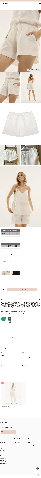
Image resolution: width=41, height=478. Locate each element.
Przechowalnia (2, 444)
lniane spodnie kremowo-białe (13, 303)
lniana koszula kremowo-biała (26, 307)
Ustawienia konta (3, 442)
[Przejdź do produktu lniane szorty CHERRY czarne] (15, 273)
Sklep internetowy (20, 476)
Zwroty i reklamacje (31, 444)
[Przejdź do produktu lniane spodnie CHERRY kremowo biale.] (13, 393)
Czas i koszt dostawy (17, 442)
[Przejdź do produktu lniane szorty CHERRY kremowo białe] (5, 273)
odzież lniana (9, 8)
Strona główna (3, 8)
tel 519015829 (2, 460)
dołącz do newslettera (8, 431)
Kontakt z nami (2, 450)
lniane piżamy (35, 304)
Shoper (6, 472)
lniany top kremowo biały (35, 307)
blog (1, 455)
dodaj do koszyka (22, 289)
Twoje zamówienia (3, 440)
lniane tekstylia (33, 303)
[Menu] (39, 467)
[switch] (38, 474)
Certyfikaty (2, 453)
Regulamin (30, 442)
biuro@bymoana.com (3, 463)
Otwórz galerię (34, 69)
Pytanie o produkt (31, 445)
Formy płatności (17, 440)
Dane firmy (1, 452)
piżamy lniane (15, 8)
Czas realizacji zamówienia (18, 444)
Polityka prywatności (31, 440)
